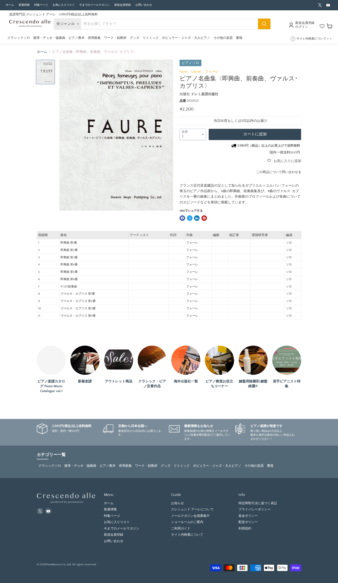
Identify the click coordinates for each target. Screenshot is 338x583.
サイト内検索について (187, 535)
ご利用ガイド (180, 528)
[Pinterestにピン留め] (204, 218)
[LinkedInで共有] (197, 218)
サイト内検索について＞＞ (314, 38)
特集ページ (41, 4)
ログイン (301, 27)
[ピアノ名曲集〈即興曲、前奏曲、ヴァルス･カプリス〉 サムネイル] (45, 72)
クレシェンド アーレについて (192, 509)
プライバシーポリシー (254, 509)
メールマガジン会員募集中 (190, 516)
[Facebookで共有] (182, 218)
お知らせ (177, 503)
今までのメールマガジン (94, 4)
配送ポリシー (248, 522)
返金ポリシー (248, 516)
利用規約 (244, 528)
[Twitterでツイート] (189, 218)
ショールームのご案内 (187, 522)
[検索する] (264, 24)
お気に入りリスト (64, 4)
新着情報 (24, 4)
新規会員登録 (122, 4)
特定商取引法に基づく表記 (257, 503)
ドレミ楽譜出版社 (204, 94)
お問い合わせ (143, 4)
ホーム (10, 4)
